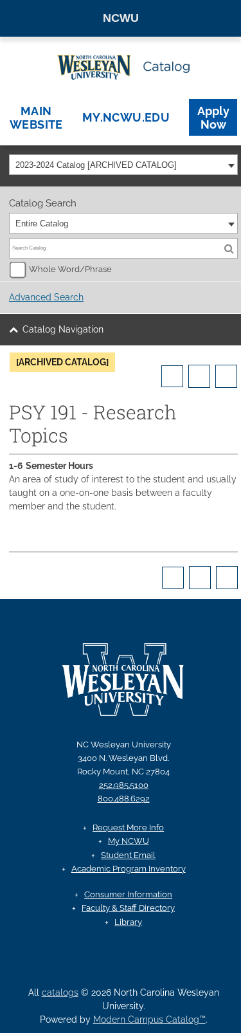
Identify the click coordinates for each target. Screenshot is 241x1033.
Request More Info (128, 827)
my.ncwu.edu (126, 117)
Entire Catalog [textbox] (41, 223)
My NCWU (128, 841)
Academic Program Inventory (128, 868)
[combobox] (123, 164)
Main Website (36, 117)
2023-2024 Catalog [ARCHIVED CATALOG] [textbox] (96, 165)
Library (128, 922)
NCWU (121, 18)
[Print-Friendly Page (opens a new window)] (199, 376)
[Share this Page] (172, 376)
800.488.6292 (124, 798)
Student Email (128, 855)
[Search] (229, 248)
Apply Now (213, 117)
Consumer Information (128, 894)
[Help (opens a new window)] (226, 376)
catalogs (60, 992)
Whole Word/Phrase (70, 269)
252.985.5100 (123, 785)
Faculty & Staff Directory (128, 908)
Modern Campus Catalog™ (149, 1019)
